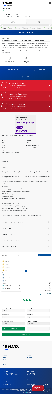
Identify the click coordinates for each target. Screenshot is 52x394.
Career (4, 364)
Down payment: (31, 308)
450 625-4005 (32, 376)
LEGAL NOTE (25, 334)
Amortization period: (7, 321)
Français (29, 357)
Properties (5, 352)
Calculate (14, 328)
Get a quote (19, 127)
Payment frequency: (32, 321)
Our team (5, 355)
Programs (5, 362)
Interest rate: (30, 314)
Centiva (28, 392)
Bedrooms (14, 69)
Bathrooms (41, 69)
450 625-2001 (8, 376)
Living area (28, 140)
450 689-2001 (8, 384)
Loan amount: (5, 314)
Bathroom (4, 150)
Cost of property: (6, 308)
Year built (4, 140)
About (4, 357)
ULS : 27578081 (5, 38)
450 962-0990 (32, 384)
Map (39, 22)
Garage (27, 76)
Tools (4, 359)
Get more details (27, 32)
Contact (29, 355)
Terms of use (23, 390)
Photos (13, 22)
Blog (28, 352)
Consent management (30, 390)
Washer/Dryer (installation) (32, 145)
